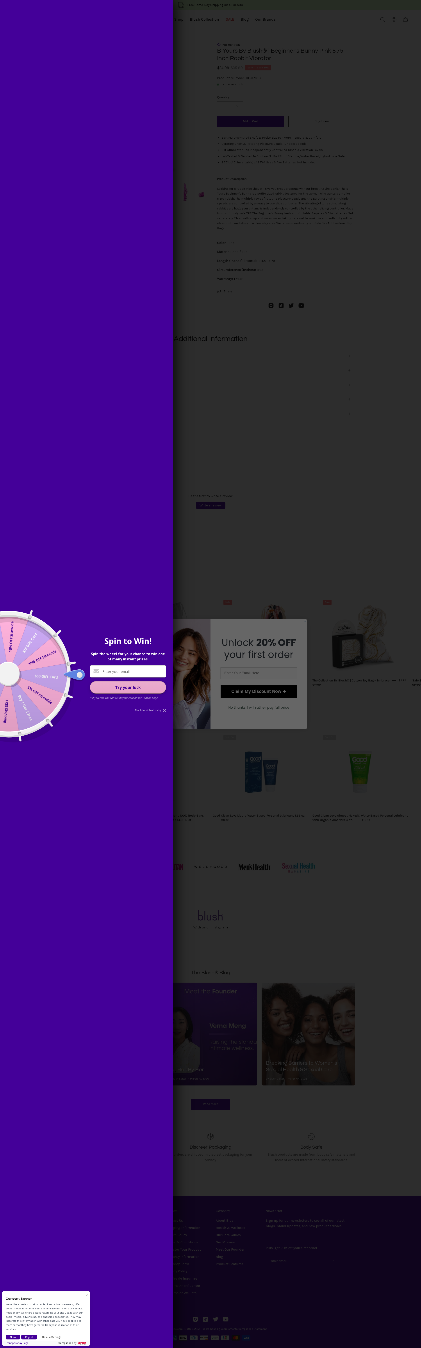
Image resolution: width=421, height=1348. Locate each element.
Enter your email (116, 671)
